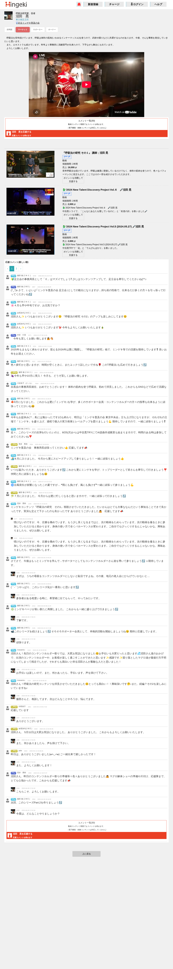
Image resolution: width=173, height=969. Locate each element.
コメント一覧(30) (86, 124)
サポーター (38, 30)
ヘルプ (158, 4)
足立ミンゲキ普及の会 (29, 23)
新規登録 (93, 4)
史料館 (9, 30)
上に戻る (86, 854)
